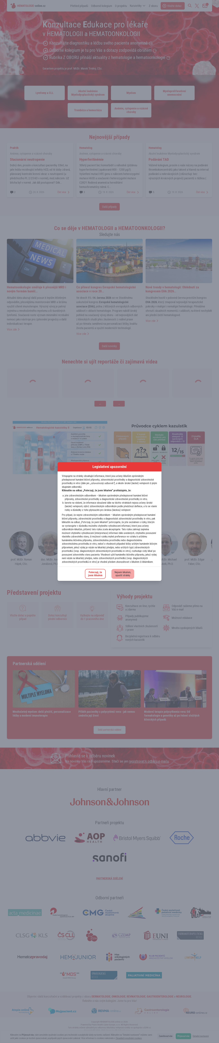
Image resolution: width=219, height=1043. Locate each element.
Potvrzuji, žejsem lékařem (95, 574)
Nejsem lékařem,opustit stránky (123, 574)
